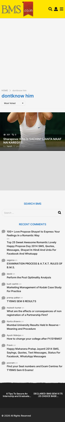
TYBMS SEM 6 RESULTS (21, 301)
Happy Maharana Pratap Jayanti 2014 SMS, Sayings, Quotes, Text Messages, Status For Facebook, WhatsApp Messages (33, 352)
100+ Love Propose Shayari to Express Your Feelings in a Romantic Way (33, 233)
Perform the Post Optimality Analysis (29, 277)
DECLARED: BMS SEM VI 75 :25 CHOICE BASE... (48, 394)
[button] (50, 9)
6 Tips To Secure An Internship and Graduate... (17, 394)
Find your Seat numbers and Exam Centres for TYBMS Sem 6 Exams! (34, 368)
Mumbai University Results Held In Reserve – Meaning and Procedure (33, 326)
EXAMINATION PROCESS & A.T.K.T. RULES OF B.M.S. (34, 265)
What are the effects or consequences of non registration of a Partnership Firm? (34, 313)
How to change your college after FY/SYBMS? (34, 338)
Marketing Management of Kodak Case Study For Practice (34, 289)
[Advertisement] (32, 54)
